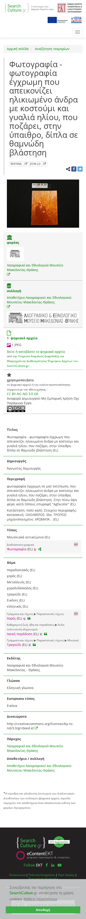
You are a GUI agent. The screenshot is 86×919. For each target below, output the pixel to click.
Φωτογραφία (16, 549)
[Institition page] (9, 238)
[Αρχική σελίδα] (29, 7)
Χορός (11, 618)
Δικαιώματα (17, 716)
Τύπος (12, 530)
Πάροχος (14, 739)
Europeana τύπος (21, 698)
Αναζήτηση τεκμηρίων (51, 49)
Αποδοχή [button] (43, 910)
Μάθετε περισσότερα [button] (40, 899)
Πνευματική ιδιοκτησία (43, 878)
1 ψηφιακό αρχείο (22, 338)
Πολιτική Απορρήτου (41, 875)
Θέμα (11, 562)
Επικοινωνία (17, 875)
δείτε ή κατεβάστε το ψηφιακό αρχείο (36, 351)
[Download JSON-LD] (44, 163)
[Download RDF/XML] (26, 163)
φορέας (13, 242)
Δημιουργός (16, 461)
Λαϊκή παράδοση (19, 634)
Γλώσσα (13, 680)
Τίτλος (12, 429)
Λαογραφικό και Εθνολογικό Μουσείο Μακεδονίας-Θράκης (35, 267)
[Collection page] (9, 286)
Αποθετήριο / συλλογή (25, 758)
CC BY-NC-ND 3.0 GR (22, 394)
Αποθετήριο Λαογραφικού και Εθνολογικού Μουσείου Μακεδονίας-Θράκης (39, 299)
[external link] (8, 274)
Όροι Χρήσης (66, 875)
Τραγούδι (14, 644)
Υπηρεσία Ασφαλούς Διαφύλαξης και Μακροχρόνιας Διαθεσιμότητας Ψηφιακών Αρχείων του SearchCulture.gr (42, 360)
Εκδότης (13, 658)
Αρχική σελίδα (18, 49)
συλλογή (14, 291)
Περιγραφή (16, 479)
